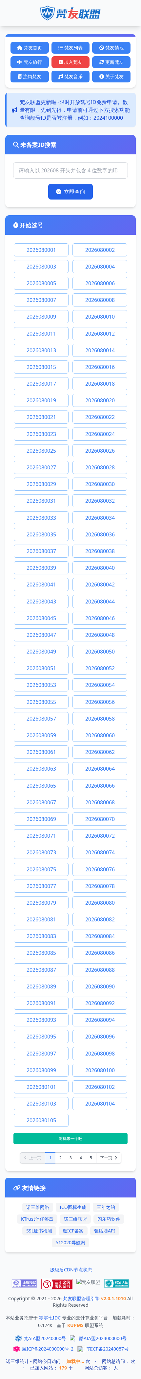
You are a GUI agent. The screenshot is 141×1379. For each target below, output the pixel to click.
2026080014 (100, 350)
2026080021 (41, 417)
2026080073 (41, 852)
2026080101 (41, 1087)
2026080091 (41, 1003)
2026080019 (41, 400)
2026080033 (41, 517)
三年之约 (106, 1207)
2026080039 (41, 567)
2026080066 (100, 785)
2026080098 (100, 1053)
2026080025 (41, 450)
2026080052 (100, 668)
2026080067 (41, 802)
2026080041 (41, 584)
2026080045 (41, 618)
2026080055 (41, 702)
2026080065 (41, 785)
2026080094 (100, 1019)
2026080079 (41, 902)
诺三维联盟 (75, 1219)
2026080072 (100, 835)
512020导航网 (70, 1242)
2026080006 (100, 283)
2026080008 (100, 300)
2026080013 (41, 350)
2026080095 (41, 1036)
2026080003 (41, 266)
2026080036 (100, 534)
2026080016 (100, 367)
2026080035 (41, 534)
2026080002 (100, 249)
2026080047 (41, 634)
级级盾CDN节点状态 (71, 1269)
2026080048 (100, 634)
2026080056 (100, 702)
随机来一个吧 (70, 1138)
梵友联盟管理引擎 (82, 1298)
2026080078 (100, 886)
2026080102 (100, 1087)
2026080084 (100, 936)
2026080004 (100, 266)
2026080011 (41, 333)
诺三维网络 (37, 1207)
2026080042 (100, 584)
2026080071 (41, 835)
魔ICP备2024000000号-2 (47, 1349)
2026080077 (41, 886)
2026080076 (100, 869)
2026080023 (41, 434)
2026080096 (100, 1036)
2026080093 (41, 1019)
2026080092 (100, 1003)
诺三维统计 (17, 1361)
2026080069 (41, 819)
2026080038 (100, 551)
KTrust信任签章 (37, 1219)
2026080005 (41, 283)
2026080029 (41, 484)
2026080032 (100, 500)
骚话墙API (104, 1231)
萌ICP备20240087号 (108, 1349)
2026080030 (100, 484)
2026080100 (100, 1070)
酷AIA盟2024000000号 (103, 1338)
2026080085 (41, 952)
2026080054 (100, 685)
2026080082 (100, 919)
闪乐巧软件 (108, 1219)
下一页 (106, 1158)
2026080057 (41, 718)
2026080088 (100, 969)
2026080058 (100, 718)
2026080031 (41, 500)
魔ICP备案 (73, 1231)
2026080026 (100, 450)
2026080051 (41, 668)
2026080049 (41, 651)
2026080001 (41, 249)
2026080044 (100, 601)
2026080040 (100, 567)
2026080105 (41, 1120)
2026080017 (41, 383)
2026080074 (100, 852)
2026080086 (100, 952)
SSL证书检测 (39, 1231)
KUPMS (76, 1325)
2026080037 (41, 551)
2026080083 (41, 936)
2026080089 (41, 986)
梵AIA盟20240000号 (45, 1338)
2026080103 (41, 1103)
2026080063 (41, 768)
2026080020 (100, 400)
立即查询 (74, 191)
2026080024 (100, 434)
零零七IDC (50, 1318)
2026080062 (100, 752)
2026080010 (100, 316)
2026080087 (41, 969)
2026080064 (100, 768)
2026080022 (100, 417)
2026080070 (100, 819)
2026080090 (100, 986)
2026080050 (100, 651)
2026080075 (41, 869)
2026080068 (100, 802)
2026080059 (41, 735)
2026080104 (100, 1103)
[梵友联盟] (88, 1284)
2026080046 (100, 618)
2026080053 (41, 685)
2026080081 (41, 919)
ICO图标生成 (73, 1207)
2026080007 (41, 300)
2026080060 (100, 735)
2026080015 (41, 367)
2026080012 (100, 333)
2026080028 (100, 467)
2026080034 (100, 517)
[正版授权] (24, 1284)
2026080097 (41, 1053)
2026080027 (41, 467)
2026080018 (100, 383)
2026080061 (41, 752)
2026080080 (100, 902)
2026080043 (41, 601)
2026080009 (41, 316)
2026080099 (41, 1070)
